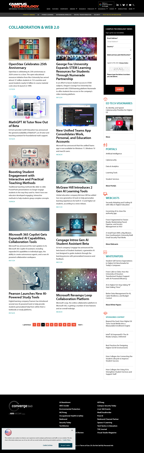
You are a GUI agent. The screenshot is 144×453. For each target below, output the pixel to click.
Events (112, 9)
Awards (72, 9)
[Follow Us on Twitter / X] (120, 5)
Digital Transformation (82, 14)
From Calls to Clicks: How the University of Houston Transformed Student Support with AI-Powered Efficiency (117, 275)
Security (97, 14)
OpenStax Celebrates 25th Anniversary (28, 66)
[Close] (72, 430)
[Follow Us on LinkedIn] (117, 5)
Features (55, 9)
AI (38, 14)
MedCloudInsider (104, 412)
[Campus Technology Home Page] (24, 6)
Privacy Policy (123, 63)
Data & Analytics (112, 166)
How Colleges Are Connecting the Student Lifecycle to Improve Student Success (119, 358)
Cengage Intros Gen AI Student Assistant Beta (72, 242)
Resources (102, 9)
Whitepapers (114, 256)
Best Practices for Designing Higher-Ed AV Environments (117, 346)
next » (80, 324)
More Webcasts (112, 244)
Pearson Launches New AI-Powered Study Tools (28, 295)
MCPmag (63, 412)
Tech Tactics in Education (107, 426)
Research (82, 9)
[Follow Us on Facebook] (127, 5)
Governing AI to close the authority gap (116, 212)
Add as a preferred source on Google (107, 4)
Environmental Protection (69, 409)
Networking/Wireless (63, 14)
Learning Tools (111, 172)
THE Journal (102, 429)
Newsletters (122, 9)
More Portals (111, 186)
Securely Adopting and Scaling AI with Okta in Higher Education (119, 203)
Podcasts (91, 9)
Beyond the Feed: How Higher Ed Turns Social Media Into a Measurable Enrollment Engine (119, 323)
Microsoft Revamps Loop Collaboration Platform (74, 297)
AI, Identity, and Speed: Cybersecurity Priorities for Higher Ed (119, 110)
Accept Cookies (65, 445)
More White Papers (113, 304)
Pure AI (100, 416)
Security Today (65, 422)
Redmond (63, 419)
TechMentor (64, 426)
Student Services (112, 179)
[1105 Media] (21, 425)
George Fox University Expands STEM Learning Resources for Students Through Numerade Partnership (73, 71)
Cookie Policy (67, 440)
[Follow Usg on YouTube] (130, 5)
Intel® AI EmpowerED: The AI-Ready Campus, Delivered (117, 335)
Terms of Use (84, 445)
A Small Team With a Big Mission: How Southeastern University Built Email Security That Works (119, 235)
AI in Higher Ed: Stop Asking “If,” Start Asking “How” (118, 286)
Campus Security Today (106, 405)
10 (74, 324)
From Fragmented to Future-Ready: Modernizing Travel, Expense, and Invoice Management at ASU (117, 223)
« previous (26, 324)
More (131, 9)
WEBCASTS (112, 198)
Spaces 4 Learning (104, 422)
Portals (111, 149)
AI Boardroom (65, 402)
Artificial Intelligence (114, 153)
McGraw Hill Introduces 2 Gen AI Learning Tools (74, 189)
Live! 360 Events (104, 409)
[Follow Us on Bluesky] (124, 5)
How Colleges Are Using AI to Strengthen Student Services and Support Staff (119, 371)
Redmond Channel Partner (108, 419)
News (48, 9)
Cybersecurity (111, 160)
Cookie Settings (47, 445)
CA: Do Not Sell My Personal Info (101, 445)
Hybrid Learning (47, 14)
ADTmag (100, 402)
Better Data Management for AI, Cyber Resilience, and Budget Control (118, 295)
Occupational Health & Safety (71, 416)
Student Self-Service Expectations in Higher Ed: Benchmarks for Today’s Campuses (119, 263)
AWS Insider (64, 405)
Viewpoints (64, 9)
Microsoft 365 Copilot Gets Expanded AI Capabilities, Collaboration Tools (28, 238)
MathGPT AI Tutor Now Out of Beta (28, 124)
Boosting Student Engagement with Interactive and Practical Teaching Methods (26, 177)
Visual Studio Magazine (106, 432)
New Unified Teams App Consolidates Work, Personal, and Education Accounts (73, 136)
